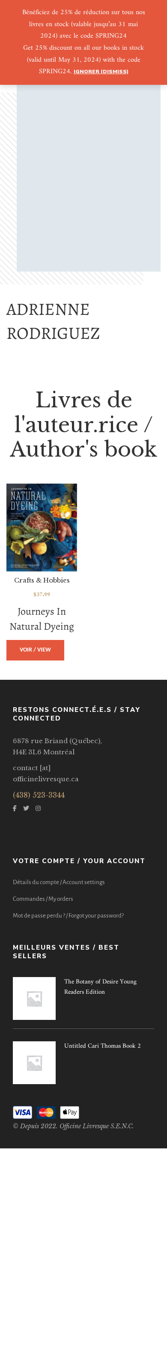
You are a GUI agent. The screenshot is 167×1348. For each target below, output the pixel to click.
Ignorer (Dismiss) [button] (101, 71)
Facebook (15, 808)
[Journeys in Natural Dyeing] (41, 533)
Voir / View (35, 650)
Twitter (26, 808)
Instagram (38, 808)
